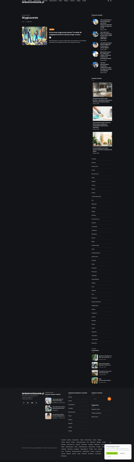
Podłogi (93, 283)
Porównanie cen (95, 219)
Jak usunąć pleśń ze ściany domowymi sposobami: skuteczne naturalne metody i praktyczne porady (58, 399)
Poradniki (94, 158)
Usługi (93, 264)
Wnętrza (93, 181)
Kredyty (93, 192)
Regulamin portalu (96, 409)
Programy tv (94, 313)
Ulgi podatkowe (95, 279)
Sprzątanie (94, 275)
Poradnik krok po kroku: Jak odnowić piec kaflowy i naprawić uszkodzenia (105, 372)
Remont (93, 189)
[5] (95, 64)
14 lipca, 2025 (96, 153)
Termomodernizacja (96, 196)
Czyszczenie (95, 339)
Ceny (93, 294)
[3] (95, 44)
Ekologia (94, 215)
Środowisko (94, 335)
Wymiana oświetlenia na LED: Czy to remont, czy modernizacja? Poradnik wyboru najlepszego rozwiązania (105, 356)
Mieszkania (94, 343)
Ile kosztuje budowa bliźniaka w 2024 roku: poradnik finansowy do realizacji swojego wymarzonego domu (105, 364)
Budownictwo (95, 166)
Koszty (93, 177)
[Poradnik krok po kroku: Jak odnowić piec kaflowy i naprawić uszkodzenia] (95, 373)
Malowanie (94, 204)
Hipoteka (94, 207)
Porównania (94, 298)
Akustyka (52, 29)
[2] (95, 34)
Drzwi (93, 286)
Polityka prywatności (96, 413)
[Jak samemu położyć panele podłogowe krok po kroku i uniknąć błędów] (48, 416)
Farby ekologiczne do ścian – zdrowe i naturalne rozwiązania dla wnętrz (102, 149)
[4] (95, 54)
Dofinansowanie (95, 245)
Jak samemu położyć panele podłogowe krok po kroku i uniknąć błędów (58, 415)
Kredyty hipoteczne (96, 301)
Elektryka (94, 320)
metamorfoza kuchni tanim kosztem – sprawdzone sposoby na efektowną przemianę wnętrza (102, 100)
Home (23, 21)
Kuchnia (93, 237)
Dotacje (93, 309)
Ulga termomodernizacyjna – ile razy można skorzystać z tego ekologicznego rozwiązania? (105, 379)
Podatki (93, 211)
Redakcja (56, 402)
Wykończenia (95, 256)
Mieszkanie (94, 234)
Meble (93, 241)
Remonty (94, 162)
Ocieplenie (94, 230)
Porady (93, 170)
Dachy (93, 249)
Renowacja (94, 271)
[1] (95, 21)
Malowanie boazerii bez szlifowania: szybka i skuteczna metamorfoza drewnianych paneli (105, 55)
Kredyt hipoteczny (96, 252)
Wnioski (93, 324)
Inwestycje (94, 268)
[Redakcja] (50, 37)
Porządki (94, 260)
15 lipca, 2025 (103, 29)
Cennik (93, 328)
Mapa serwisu (95, 416)
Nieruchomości (95, 173)
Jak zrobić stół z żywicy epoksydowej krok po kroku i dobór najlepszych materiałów (106, 35)
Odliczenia (94, 331)
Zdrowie (93, 316)
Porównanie (94, 226)
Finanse (93, 185)
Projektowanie (95, 305)
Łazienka (94, 222)
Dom (93, 200)
